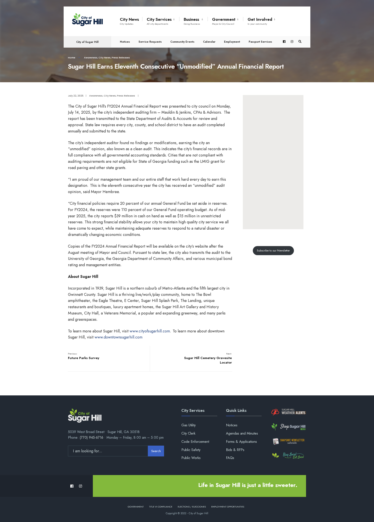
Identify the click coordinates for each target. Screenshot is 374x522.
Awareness (90, 57)
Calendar (209, 42)
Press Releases (121, 57)
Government (223, 21)
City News (129, 21)
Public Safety (190, 449)
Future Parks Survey (83, 356)
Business (192, 21)
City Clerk (188, 433)
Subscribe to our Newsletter (273, 250)
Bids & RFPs (235, 449)
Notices (125, 42)
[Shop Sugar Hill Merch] (288, 427)
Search (156, 451)
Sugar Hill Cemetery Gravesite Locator (208, 358)
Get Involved (260, 21)
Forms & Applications (241, 441)
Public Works (191, 457)
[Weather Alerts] (288, 412)
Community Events (182, 42)
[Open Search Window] (300, 41)
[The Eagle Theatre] (288, 456)
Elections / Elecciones (192, 506)
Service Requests (150, 42)
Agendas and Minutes (242, 433)
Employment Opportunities (227, 506)
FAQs (230, 457)
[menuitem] (160, 20)
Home (71, 57)
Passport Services (260, 42)
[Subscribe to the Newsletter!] (288, 441)
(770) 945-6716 (91, 437)
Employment (232, 42)
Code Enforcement (195, 441)
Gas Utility (188, 425)
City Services (159, 21)
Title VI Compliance (160, 506)
